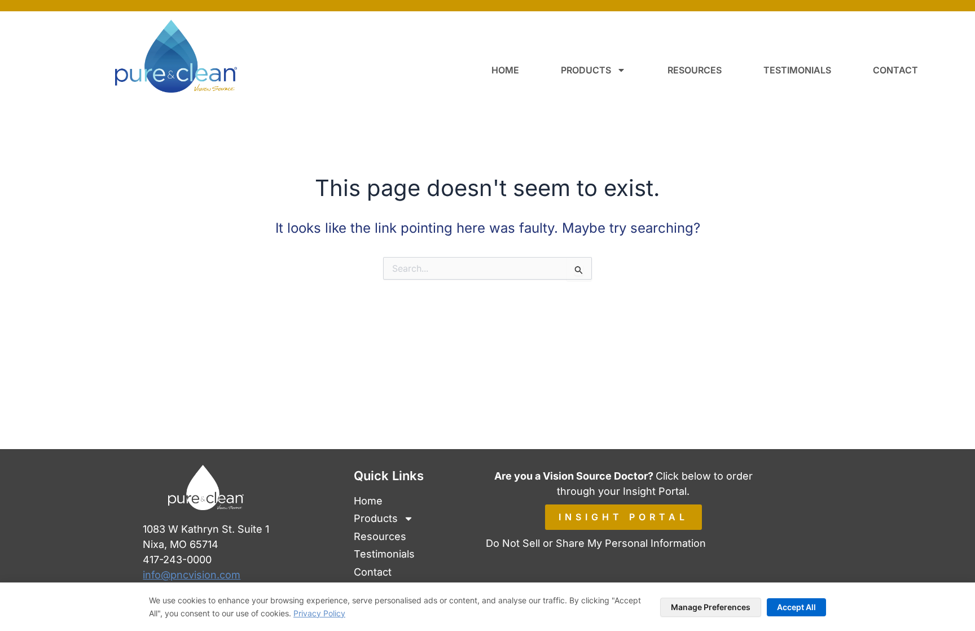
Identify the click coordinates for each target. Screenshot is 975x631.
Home (505, 70)
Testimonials (797, 70)
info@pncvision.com (191, 575)
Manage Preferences (710, 607)
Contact (895, 70)
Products (586, 70)
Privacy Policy (319, 613)
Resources (694, 70)
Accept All (796, 607)
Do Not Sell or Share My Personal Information (596, 543)
